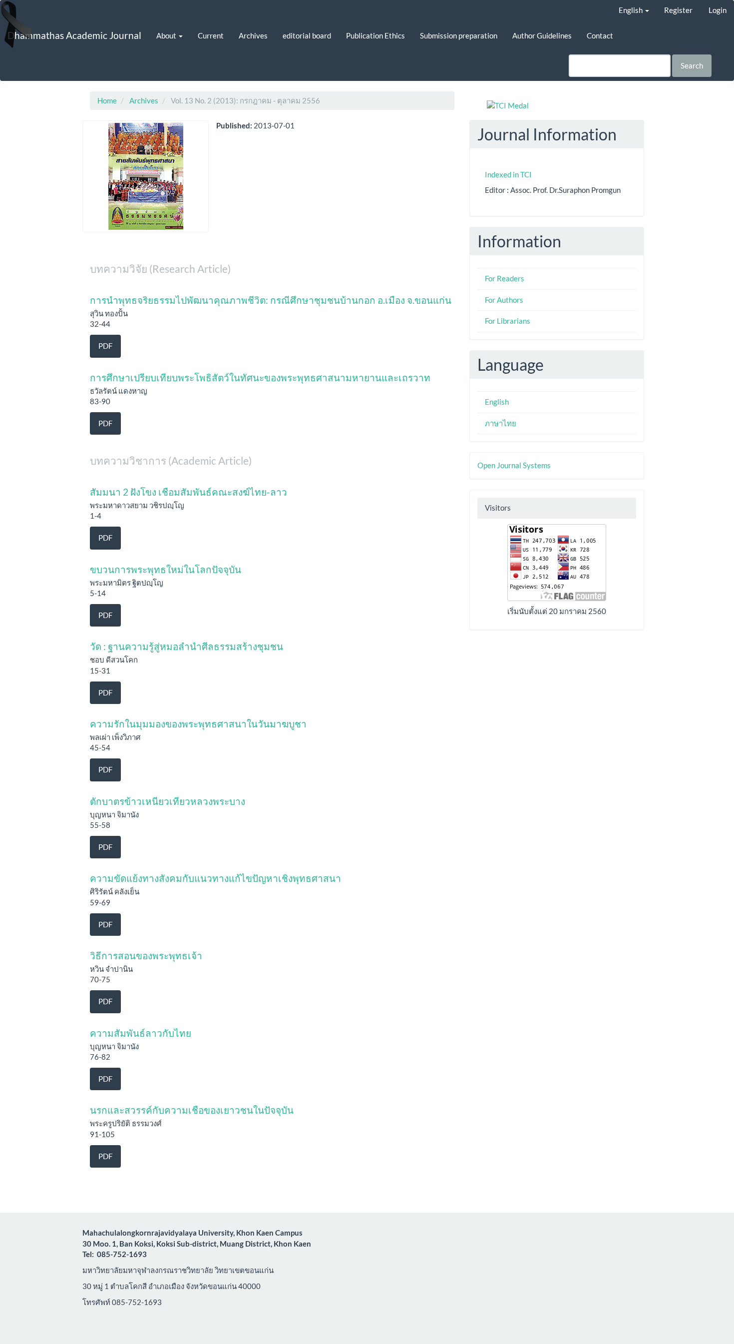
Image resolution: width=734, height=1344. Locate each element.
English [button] (631, 9)
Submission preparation (458, 35)
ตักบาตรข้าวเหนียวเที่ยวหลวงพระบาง (167, 801)
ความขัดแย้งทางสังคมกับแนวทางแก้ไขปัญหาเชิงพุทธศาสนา (215, 878)
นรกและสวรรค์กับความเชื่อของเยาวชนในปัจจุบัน (192, 1110)
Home (107, 100)
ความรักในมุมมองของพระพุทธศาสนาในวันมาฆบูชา (198, 723)
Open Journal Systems (514, 465)
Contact (600, 35)
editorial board (307, 35)
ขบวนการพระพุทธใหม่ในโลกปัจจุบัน (165, 569)
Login (718, 9)
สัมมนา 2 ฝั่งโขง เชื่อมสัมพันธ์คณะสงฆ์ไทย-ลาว (188, 492)
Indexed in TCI (508, 174)
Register (678, 9)
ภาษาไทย (500, 423)
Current (211, 35)
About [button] (167, 35)
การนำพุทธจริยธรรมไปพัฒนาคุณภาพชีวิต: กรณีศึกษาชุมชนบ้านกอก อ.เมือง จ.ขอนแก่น (270, 300)
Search (692, 65)
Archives (253, 35)
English (497, 401)
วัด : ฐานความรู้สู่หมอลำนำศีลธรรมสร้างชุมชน (186, 646)
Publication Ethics (375, 35)
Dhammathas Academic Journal (74, 35)
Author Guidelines (542, 35)
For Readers (504, 278)
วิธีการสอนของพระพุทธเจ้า (146, 955)
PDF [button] (105, 345)
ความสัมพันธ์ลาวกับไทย (140, 1033)
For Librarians (507, 320)
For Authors (504, 299)
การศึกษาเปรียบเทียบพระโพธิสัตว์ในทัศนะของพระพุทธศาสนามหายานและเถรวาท (260, 377)
